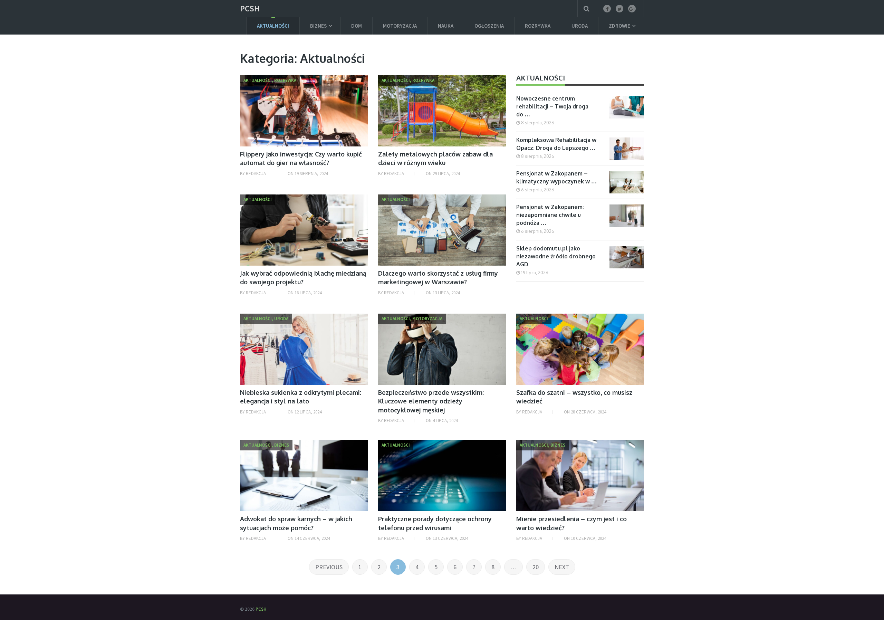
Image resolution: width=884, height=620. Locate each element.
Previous (329, 567)
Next (562, 567)
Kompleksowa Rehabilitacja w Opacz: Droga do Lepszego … (556, 143)
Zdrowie (619, 25)
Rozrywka (537, 25)
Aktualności (273, 25)
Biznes (318, 25)
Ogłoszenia (489, 25)
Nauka (445, 25)
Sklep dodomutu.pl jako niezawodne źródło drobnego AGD (556, 256)
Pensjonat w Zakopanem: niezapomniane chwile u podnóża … (550, 214)
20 (535, 567)
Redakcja (256, 174)
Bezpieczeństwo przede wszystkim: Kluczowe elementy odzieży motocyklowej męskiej (431, 401)
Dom (356, 25)
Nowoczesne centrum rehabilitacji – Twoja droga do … (552, 106)
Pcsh (250, 8)
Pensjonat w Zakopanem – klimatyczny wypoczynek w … (556, 177)
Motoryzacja (400, 25)
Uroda (579, 25)
